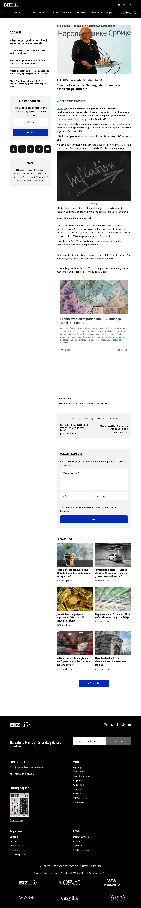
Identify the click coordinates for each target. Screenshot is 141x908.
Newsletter (15, 849)
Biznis (26, 12)
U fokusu (15, 12)
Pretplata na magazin (20, 845)
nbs (72, 418)
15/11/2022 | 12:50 (90, 80)
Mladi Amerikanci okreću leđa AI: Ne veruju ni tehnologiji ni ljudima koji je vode (28, 84)
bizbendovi (38, 170)
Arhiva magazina (17, 854)
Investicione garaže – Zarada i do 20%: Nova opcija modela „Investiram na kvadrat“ (111, 573)
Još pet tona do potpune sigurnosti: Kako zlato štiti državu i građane (71, 617)
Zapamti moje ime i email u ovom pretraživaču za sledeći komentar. (89, 509)
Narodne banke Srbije (69, 119)
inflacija (82, 418)
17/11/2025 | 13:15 (102, 622)
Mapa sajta (78, 845)
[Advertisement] (94, 376)
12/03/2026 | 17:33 (102, 581)
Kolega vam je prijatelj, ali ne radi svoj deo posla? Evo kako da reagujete (28, 41)
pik (117, 418)
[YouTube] (47, 149)
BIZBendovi (78, 793)
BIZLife (78, 80)
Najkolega (77, 767)
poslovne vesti (29, 177)
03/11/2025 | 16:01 (102, 669)
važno (19, 180)
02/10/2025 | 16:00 (64, 625)
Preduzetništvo (40, 12)
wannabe (28, 180)
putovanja (41, 177)
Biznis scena (62, 79)
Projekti (109, 12)
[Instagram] (13, 149)
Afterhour (68, 12)
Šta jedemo (78, 780)
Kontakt (76, 841)
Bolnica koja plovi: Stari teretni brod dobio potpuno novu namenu (27, 62)
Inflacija (61, 108)
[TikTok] (39, 149)
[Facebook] (30, 149)
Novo (4, 12)
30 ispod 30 (20, 170)
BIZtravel (81, 12)
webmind (39, 180)
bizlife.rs (82, 873)
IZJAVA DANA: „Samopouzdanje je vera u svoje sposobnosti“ (29, 52)
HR (32, 173)
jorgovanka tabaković (100, 418)
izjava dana (41, 173)
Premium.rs (52, 873)
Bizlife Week (78, 802)
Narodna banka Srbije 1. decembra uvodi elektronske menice (111, 661)
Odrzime (17, 177)
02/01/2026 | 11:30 (64, 669)
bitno (30, 170)
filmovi (26, 173)
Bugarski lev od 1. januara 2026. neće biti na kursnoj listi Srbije (113, 615)
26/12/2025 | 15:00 (64, 581)
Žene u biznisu (79, 771)
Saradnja (14, 836)
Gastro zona (96, 12)
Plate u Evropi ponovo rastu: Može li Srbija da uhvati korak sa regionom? (73, 573)
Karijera (55, 12)
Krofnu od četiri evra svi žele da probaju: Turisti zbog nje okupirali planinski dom (29, 72)
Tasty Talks (78, 789)
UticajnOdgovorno (81, 776)
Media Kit (14, 841)
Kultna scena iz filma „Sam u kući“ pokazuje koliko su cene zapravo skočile (73, 661)
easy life (17, 173)
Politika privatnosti (81, 849)
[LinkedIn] (22, 149)
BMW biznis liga (80, 798)
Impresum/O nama (81, 836)
